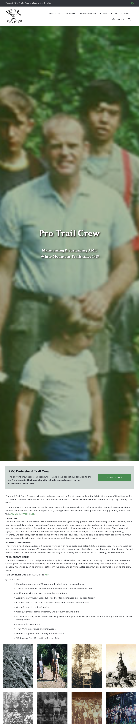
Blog (114, 13)
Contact (126, 13)
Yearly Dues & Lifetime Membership (34, 3)
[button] (130, 19)
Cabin (103, 13)
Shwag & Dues (88, 13)
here (47, 574)
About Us (54, 13)
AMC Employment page (21, 513)
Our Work (69, 13)
